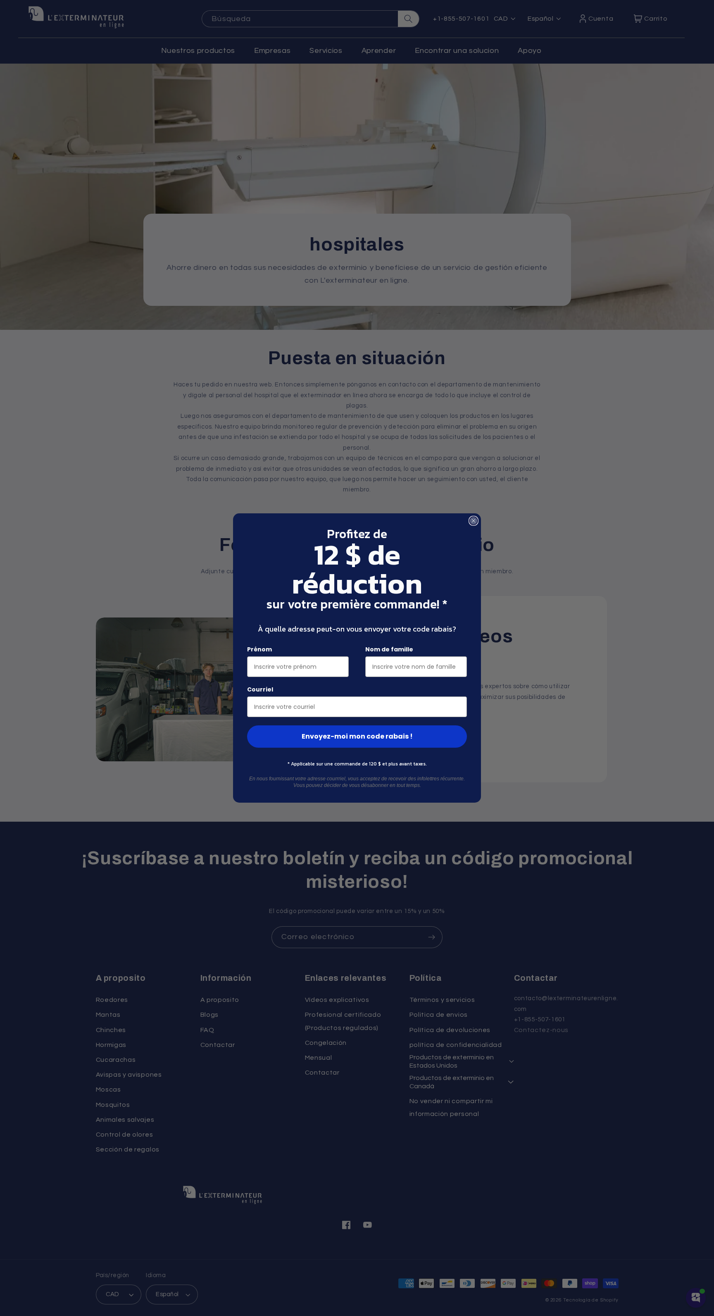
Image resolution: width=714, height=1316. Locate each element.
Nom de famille (389, 649)
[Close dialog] (473, 521)
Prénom (259, 649)
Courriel (260, 689)
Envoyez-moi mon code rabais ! (357, 736)
